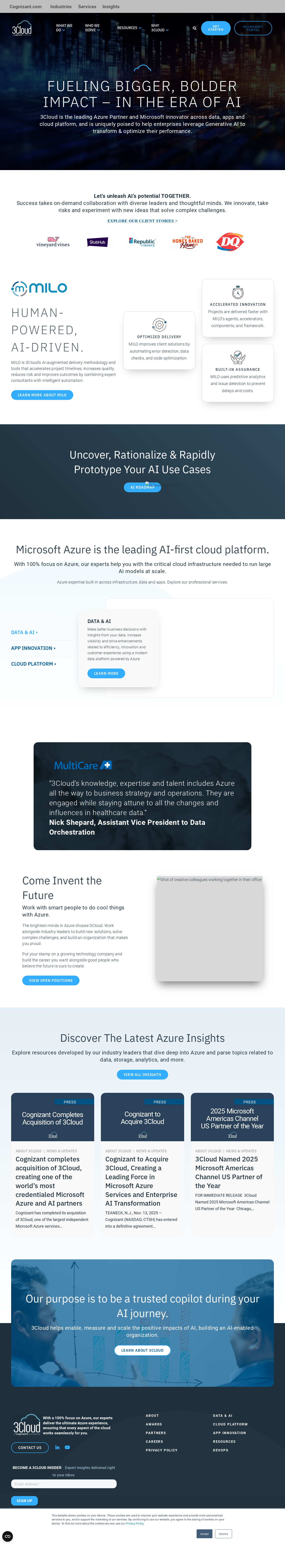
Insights (111, 6)
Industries (61, 6)
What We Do (64, 27)
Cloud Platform (32, 663)
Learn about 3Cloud (142, 1350)
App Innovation (31, 647)
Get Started (216, 28)
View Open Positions (51, 980)
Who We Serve (92, 27)
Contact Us (30, 1447)
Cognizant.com (26, 6)
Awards (154, 1424)
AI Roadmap (142, 487)
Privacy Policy (134, 1523)
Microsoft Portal (253, 28)
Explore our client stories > (142, 221)
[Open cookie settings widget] (7, 1536)
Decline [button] (223, 1534)
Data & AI (23, 632)
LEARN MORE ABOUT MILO (42, 394)
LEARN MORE (106, 673)
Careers (154, 1441)
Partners (156, 1433)
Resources (127, 27)
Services (87, 6)
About (152, 1415)
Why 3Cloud (158, 27)
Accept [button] (204, 1534)
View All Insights (142, 1074)
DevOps (220, 1450)
